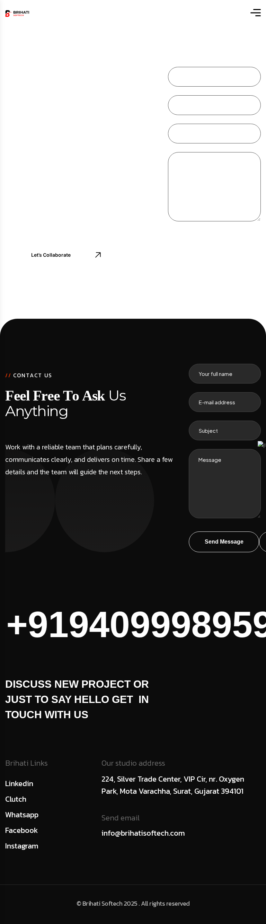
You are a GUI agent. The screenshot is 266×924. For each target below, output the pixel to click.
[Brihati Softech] (17, 12)
